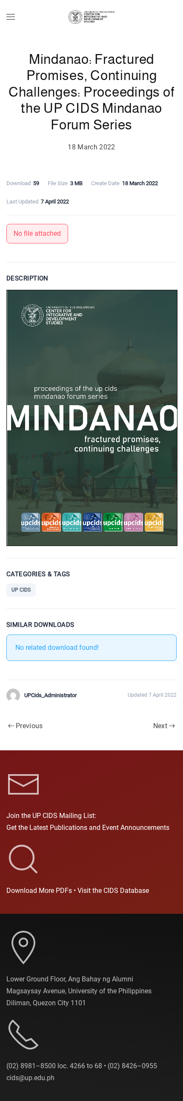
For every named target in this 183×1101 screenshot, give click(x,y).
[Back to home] (91, 17)
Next (160, 726)
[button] (10, 17)
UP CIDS (21, 590)
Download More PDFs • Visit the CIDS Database (77, 891)
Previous (29, 726)
